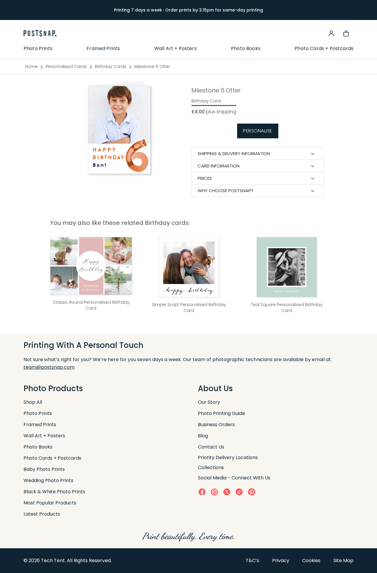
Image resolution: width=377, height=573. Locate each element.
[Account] (331, 33)
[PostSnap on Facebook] (202, 491)
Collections (211, 467)
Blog (203, 435)
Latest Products (42, 514)
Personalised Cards (66, 66)
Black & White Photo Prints (54, 491)
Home (31, 66)
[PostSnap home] (40, 33)
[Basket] (346, 33)
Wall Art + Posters (175, 48)
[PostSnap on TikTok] (239, 491)
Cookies (311, 560)
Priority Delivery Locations (228, 457)
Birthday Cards (110, 66)
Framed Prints (103, 48)
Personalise (257, 130)
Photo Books (245, 48)
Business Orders (216, 424)
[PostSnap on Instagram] (214, 492)
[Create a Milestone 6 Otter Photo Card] (119, 129)
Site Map (343, 560)
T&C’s (252, 560)
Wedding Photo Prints (48, 480)
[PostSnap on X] (227, 491)
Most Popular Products (50, 502)
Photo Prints (38, 48)
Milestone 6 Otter (152, 66)
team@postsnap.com (49, 367)
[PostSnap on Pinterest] (251, 491)
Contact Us (211, 447)
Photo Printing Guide (221, 413)
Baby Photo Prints (44, 469)
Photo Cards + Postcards (324, 48)
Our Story (209, 402)
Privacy (280, 560)
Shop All (33, 402)
